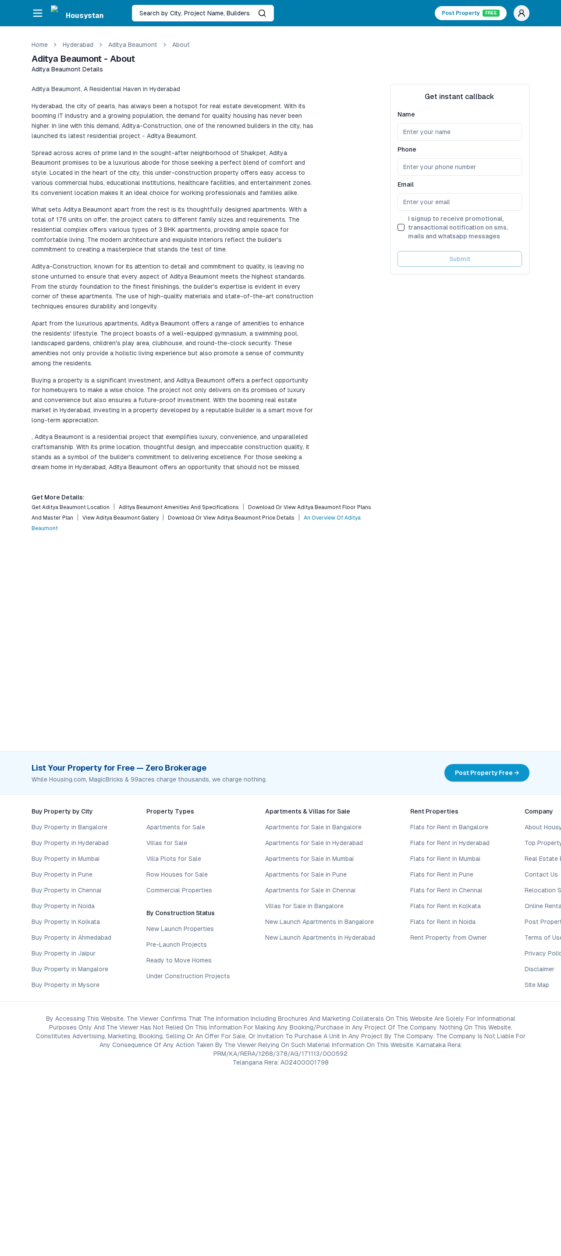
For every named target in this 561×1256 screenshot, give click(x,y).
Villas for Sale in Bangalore (304, 905)
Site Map (537, 984)
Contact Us (541, 874)
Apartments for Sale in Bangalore (313, 827)
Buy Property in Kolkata (66, 921)
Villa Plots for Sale (173, 858)
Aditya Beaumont (132, 44)
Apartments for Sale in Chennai (310, 890)
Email (406, 184)
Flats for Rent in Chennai (446, 890)
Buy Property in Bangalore (69, 827)
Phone (407, 149)
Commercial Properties (179, 890)
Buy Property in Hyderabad (70, 842)
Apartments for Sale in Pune (306, 874)
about (181, 44)
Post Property (469, 13)
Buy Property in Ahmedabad (71, 937)
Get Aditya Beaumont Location (71, 507)
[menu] (38, 13)
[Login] (521, 13)
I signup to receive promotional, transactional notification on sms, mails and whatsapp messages (458, 227)
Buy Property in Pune (62, 874)
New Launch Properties (180, 928)
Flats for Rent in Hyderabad (450, 842)
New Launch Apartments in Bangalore (319, 921)
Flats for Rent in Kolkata (445, 905)
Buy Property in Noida (63, 905)
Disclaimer (539, 969)
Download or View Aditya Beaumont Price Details (231, 518)
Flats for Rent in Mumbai (445, 858)
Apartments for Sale (175, 827)
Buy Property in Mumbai (65, 858)
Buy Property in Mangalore (70, 969)
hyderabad (78, 44)
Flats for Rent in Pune (441, 874)
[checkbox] (401, 227)
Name (406, 114)
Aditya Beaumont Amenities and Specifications (179, 507)
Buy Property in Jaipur (64, 953)
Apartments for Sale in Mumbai (309, 858)
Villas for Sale (166, 842)
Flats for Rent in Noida (443, 921)
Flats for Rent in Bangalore (449, 827)
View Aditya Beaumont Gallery (120, 518)
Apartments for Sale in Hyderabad (314, 842)
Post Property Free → (487, 772)
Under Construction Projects (188, 976)
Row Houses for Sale (177, 874)
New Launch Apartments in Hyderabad (320, 937)
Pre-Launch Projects (176, 944)
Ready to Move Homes (179, 960)
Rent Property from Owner (448, 937)
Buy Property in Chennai (66, 890)
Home (40, 44)
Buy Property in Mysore (65, 984)
